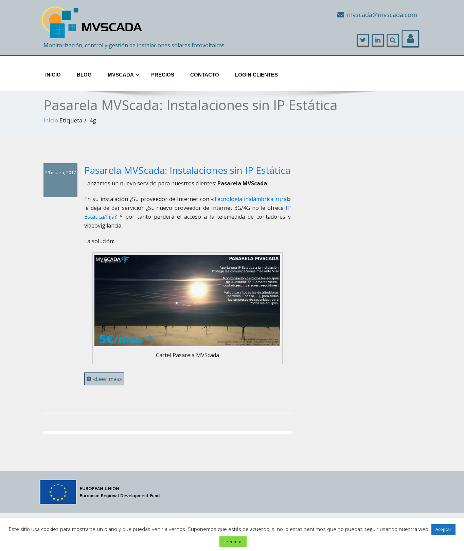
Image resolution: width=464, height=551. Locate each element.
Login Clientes (256, 75)
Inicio (53, 75)
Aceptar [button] (443, 529)
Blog (84, 75)
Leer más (233, 541)
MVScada (121, 75)
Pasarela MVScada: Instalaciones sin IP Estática (187, 170)
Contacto (204, 75)
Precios (162, 75)
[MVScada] (92, 19)
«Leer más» (107, 379)
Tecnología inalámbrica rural (251, 199)
